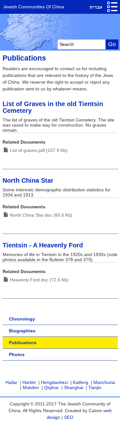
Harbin (29, 382)
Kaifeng (80, 382)
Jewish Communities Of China (33, 6)
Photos (17, 354)
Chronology (22, 318)
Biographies (22, 330)
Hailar (11, 382)
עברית (96, 7)
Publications (22, 342)
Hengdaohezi (54, 382)
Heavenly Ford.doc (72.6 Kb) (39, 279)
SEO (68, 417)
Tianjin (94, 387)
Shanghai (73, 387)
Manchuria (104, 382)
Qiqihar (51, 387)
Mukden (31, 387)
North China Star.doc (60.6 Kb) (41, 215)
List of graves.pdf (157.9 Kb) (39, 150)
